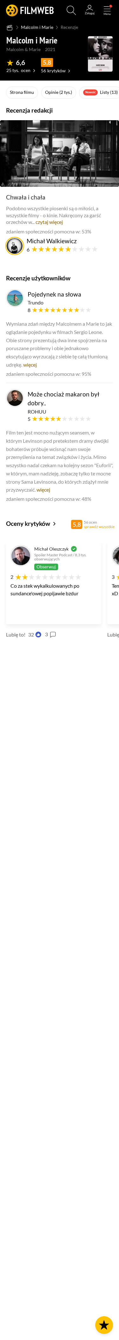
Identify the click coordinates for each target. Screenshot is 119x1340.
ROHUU (37, 412)
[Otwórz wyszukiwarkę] (71, 10)
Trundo (35, 302)
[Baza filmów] (9, 27)
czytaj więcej (49, 222)
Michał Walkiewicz (52, 241)
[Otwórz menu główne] (107, 10)
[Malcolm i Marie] (100, 54)
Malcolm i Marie (37, 27)
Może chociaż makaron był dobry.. (63, 398)
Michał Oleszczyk (51, 549)
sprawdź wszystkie (99, 527)
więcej (30, 365)
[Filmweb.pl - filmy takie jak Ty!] (30, 10)
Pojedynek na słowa (54, 294)
